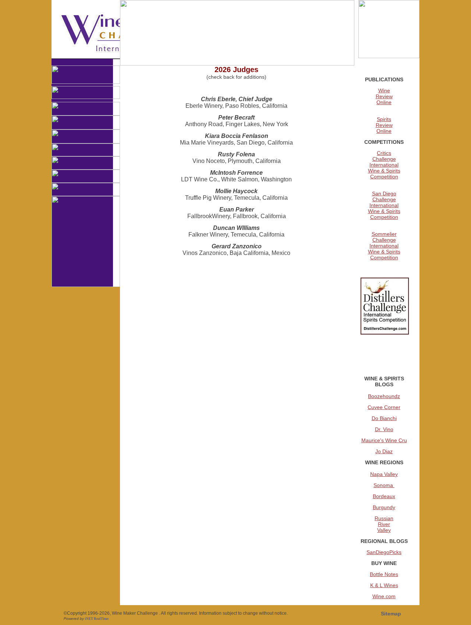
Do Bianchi (384, 418)
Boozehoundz (384, 396)
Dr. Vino (384, 429)
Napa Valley (384, 474)
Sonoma (383, 485)
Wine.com (384, 596)
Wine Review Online (384, 96)
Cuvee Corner (384, 407)
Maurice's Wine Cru (384, 440)
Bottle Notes (384, 574)
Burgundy (384, 507)
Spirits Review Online (384, 125)
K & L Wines (384, 585)
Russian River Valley (384, 524)
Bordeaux (384, 496)
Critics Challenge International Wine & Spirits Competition (384, 165)
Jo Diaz (384, 451)
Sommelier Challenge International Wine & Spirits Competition (384, 245)
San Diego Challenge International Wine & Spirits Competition (384, 205)
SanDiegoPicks (383, 552)
